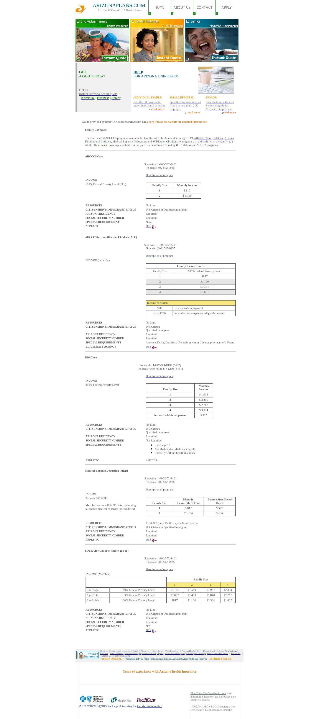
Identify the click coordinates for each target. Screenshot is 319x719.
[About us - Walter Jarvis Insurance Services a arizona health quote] (182, 13)
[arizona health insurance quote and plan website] (159, 13)
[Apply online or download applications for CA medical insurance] (226, 13)
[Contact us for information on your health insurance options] (204, 13)
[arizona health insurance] (81, 13)
